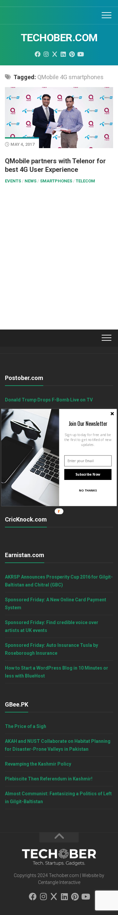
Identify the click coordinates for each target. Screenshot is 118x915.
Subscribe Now (87, 474)
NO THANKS (88, 490)
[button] (88, 423)
